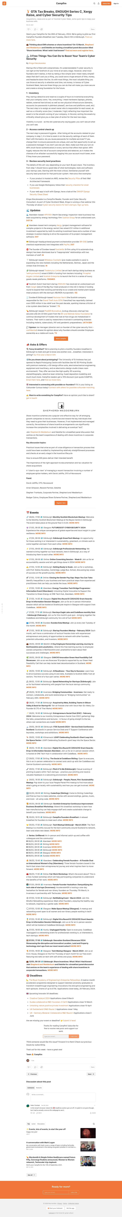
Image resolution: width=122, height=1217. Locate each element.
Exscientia (60, 249)
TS (58, 306)
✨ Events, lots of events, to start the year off (46, 1129)
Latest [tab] (33, 1124)
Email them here (33, 380)
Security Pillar (74, 178)
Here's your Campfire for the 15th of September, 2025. (44, 1165)
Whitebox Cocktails (53, 260)
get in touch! (31, 398)
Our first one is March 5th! (44, 355)
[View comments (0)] (44, 1136)
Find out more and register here (79, 50)
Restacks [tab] (39, 1088)
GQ (76, 293)
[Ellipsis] (94, 1105)
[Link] (23, 57)
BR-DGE (83, 242)
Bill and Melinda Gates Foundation (75, 314)
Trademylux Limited (53, 270)
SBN (90, 322)
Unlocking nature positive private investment (49, 1006)
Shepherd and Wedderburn (42, 964)
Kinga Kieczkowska (37, 63)
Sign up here (82, 205)
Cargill (34, 287)
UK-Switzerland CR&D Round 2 (43, 1009)
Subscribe (106, 3)
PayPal (67, 244)
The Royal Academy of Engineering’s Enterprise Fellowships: (55, 980)
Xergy (59, 225)
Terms (65, 1203)
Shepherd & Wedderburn (40, 432)
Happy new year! (31, 1132)
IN (31, 220)
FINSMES (51, 279)
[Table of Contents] (2, 608)
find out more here (53, 380)
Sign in (116, 3)
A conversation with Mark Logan (40, 1142)
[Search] (94, 3)
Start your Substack (56, 1208)
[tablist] (34, 1088)
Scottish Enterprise (51, 276)
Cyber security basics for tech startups (59, 205)
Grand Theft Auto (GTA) (53, 300)
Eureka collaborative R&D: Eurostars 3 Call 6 (48, 1002)
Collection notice (73, 1203)
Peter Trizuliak (35, 1105)
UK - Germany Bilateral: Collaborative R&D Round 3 (51, 1013)
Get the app (70, 1208)
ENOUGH (62, 284)
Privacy (59, 1203)
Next (90, 1074)
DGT (28, 220)
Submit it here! (69, 1020)
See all (30, 1175)
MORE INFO (74, 523)
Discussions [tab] (41, 1124)
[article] (61, 1133)
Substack (51, 1213)
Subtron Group (68, 218)
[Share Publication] (98, 3)
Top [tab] (28, 1124)
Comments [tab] (30, 1088)
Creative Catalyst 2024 (40, 998)
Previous (33, 1074)
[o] (88, 1146)
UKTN (85, 322)
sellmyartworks (33, 273)
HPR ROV (48, 215)
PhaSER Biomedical (53, 311)
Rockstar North (59, 297)
